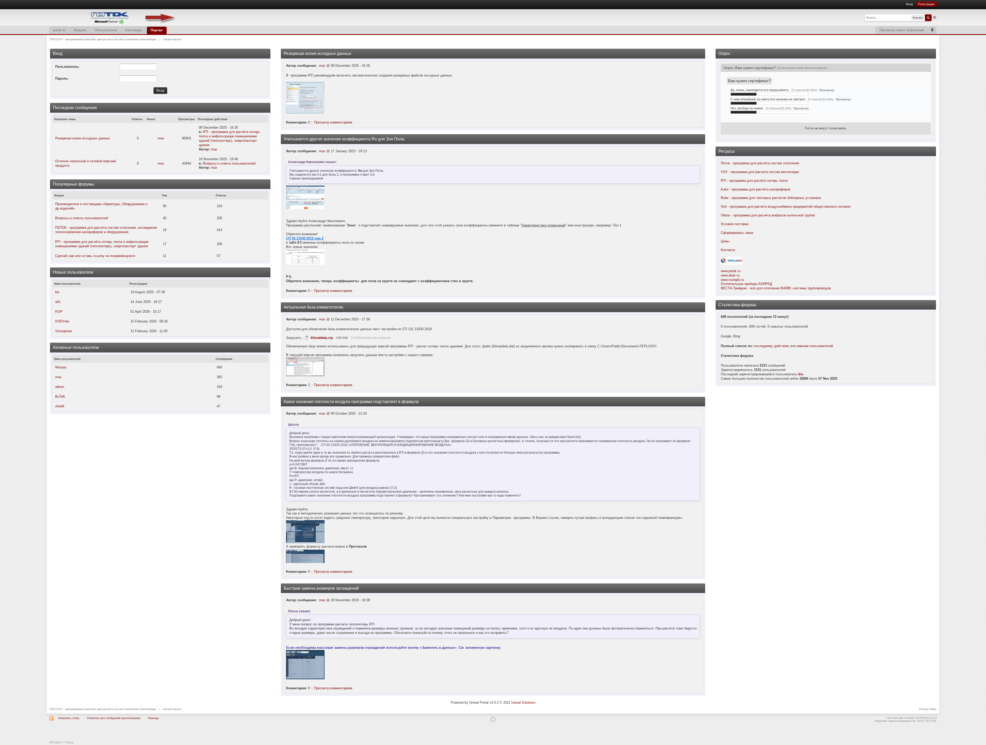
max (161, 138)
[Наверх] (493, 719)
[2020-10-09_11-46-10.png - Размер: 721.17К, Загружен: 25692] (305, 531)
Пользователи (106, 30)
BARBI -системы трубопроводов (806, 288)
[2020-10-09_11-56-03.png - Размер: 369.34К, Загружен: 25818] (305, 556)
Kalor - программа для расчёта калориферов (755, 189)
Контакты (728, 250)
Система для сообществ (902, 717)
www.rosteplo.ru (732, 280)
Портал (157, 30)
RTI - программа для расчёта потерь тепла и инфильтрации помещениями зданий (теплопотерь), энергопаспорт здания (229, 138)
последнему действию (771, 346)
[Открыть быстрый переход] (932, 30)
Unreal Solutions (523, 702)
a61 (58, 302)
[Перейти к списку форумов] (113, 17)
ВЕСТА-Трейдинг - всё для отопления (750, 288)
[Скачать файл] (307, 338)
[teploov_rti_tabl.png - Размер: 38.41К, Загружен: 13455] (305, 205)
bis (57, 292)
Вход (909, 4)
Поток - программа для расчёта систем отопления (760, 163)
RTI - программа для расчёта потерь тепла (754, 181)
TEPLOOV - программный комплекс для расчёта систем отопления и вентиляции (102, 709)
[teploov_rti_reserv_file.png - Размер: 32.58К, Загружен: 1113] (305, 98)
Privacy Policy (928, 709)
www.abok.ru (730, 275)
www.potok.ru (731, 271)
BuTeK (60, 396)
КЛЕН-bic (62, 321)
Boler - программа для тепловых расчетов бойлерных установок (771, 198)
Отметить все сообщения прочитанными (113, 718)
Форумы (80, 30)
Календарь (133, 30)
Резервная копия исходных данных (82, 138)
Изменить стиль (68, 718)
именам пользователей (815, 346)
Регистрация (926, 4)
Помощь (153, 718)
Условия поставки (734, 224)
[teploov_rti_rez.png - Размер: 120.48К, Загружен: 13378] (305, 193)
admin (59, 387)
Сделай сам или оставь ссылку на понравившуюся (95, 256)
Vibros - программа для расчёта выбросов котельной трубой (768, 215)
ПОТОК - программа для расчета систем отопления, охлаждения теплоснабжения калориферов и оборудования (106, 230)
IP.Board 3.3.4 (928, 717)
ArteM (59, 406)
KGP (58, 311)
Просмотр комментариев (333, 122)
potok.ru (59, 30)
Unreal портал (172, 709)
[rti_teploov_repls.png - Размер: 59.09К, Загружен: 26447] (305, 665)
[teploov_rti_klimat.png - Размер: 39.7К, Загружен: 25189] (305, 366)
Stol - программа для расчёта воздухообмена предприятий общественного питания (785, 206)
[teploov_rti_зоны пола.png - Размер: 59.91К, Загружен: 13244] (305, 257)
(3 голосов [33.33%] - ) (813, 90)
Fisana (69, 742)
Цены (725, 241)
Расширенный (935, 17)
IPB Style (55, 742)
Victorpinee (63, 331)
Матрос (61, 367)
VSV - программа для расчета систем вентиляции (760, 172)
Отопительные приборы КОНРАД (746, 284)
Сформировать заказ (737, 233)
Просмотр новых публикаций (901, 30)
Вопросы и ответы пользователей (229, 163)
